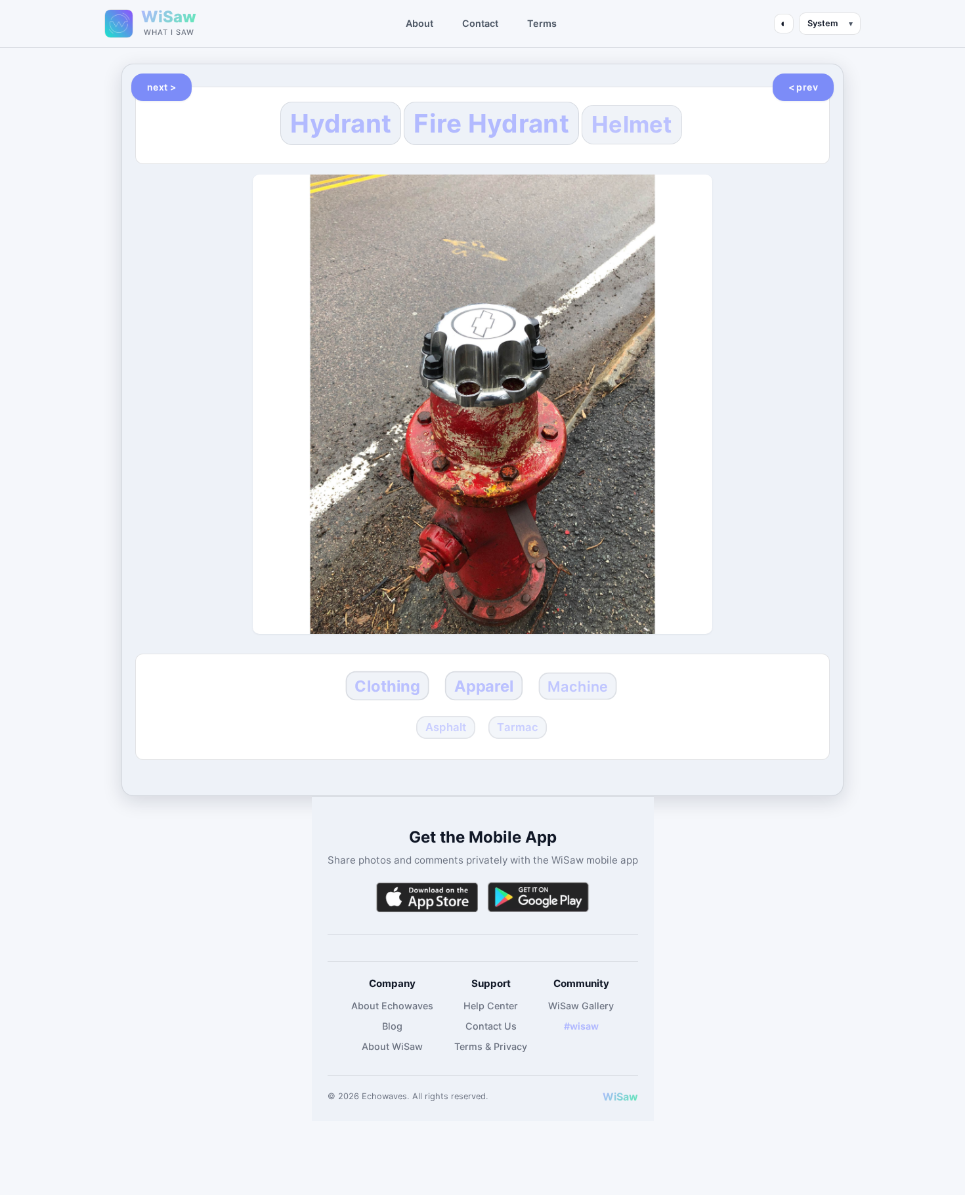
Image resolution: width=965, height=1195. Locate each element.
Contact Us (491, 1026)
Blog (392, 1026)
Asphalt (445, 726)
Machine (577, 685)
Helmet (631, 124)
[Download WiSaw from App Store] (426, 897)
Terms (542, 23)
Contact (480, 23)
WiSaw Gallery (581, 1005)
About (419, 23)
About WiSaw (392, 1046)
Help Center (490, 1005)
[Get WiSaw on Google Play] (538, 897)
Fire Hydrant (491, 123)
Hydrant (340, 123)
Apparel (484, 685)
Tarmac (517, 726)
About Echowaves (392, 1005)
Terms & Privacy (490, 1046)
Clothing (387, 685)
